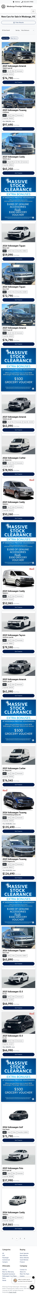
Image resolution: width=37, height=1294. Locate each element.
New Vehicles (24, 1255)
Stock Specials (24, 1253)
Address (17, 2)
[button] (33, 11)
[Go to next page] (24, 1238)
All (3, 1253)
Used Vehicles (24, 1260)
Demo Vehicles (24, 1257)
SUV (3, 1255)
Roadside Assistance (8, 1274)
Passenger (5, 1257)
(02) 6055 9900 (28, 2)
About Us (23, 1272)
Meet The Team (24, 1274)
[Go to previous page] (12, 1238)
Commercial (6, 1260)
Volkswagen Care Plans (9, 1276)
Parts (4, 1278)
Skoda (4, 1280)
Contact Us (23, 1269)
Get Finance (18, 82)
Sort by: (18, 30)
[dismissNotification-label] (33, 1277)
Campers (5, 1262)
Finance (22, 1262)
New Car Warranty (8, 1272)
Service (4, 1269)
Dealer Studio (12, 1292)
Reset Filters (5, 38)
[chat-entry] (32, 1287)
